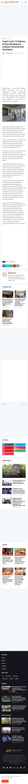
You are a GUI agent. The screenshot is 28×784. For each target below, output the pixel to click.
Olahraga (4, 666)
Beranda (4, 38)
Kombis (3, 660)
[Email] (17, 266)
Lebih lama (23, 404)
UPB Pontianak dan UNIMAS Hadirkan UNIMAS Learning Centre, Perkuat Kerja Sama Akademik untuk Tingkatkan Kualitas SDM (19, 502)
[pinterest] (8, 450)
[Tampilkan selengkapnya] (21, 266)
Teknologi (4, 668)
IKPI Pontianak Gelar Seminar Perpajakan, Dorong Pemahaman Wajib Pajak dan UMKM (7, 302)
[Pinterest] (14, 266)
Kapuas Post (12, 273)
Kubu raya (15, 676)
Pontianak (4, 678)
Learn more (10, 777)
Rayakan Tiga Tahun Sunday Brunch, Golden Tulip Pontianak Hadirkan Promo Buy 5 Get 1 (20, 560)
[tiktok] (8, 453)
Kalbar (9, 38)
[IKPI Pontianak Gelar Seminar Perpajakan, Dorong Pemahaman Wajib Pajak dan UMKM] (6, 689)
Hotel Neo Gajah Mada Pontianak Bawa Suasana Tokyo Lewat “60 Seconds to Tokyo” (7, 560)
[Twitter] (7, 266)
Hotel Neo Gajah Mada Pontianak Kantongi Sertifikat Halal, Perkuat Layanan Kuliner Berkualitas (19, 580)
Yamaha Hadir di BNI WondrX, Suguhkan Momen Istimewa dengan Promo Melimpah (19, 707)
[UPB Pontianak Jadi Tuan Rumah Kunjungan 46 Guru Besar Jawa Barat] (7, 483)
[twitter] (20, 444)
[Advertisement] (14, 21)
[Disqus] (14, 381)
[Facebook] (3, 266)
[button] (2, 2)
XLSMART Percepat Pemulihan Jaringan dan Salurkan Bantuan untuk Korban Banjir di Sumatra (19, 491)
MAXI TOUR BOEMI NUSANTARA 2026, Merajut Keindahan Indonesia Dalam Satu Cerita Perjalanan (19, 698)
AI (3, 676)
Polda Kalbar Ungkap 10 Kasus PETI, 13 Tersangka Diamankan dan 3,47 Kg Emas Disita (20, 302)
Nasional (4, 663)
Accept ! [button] (5, 781)
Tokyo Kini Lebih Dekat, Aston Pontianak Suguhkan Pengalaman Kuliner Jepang (7, 579)
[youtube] (8, 447)
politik (16, 678)
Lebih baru (4, 404)
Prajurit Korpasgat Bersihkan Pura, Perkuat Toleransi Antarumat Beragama (7, 321)
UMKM (11, 678)
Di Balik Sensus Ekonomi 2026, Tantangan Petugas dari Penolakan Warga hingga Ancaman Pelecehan (19, 720)
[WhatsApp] (10, 266)
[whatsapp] (20, 450)
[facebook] (8, 444)
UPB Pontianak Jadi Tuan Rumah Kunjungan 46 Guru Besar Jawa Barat (19, 482)
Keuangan (8, 676)
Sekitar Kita (12, 261)
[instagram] (20, 447)
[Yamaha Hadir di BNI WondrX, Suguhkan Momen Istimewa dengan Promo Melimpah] (6, 708)
